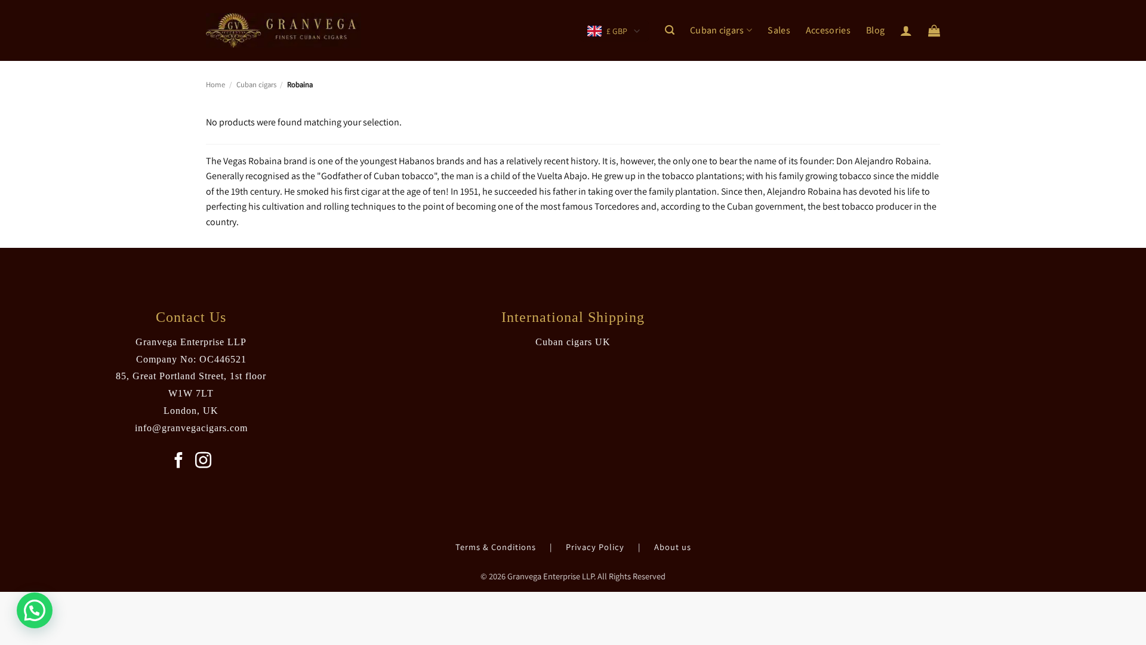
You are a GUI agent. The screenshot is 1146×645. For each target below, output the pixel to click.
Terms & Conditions (496, 546)
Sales (779, 30)
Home (215, 84)
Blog (875, 30)
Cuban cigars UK (573, 342)
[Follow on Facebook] (179, 462)
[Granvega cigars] (283, 30)
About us (672, 546)
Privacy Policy (596, 546)
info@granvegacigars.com (191, 428)
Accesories (828, 30)
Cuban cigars (717, 30)
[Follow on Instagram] (203, 462)
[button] (669, 30)
